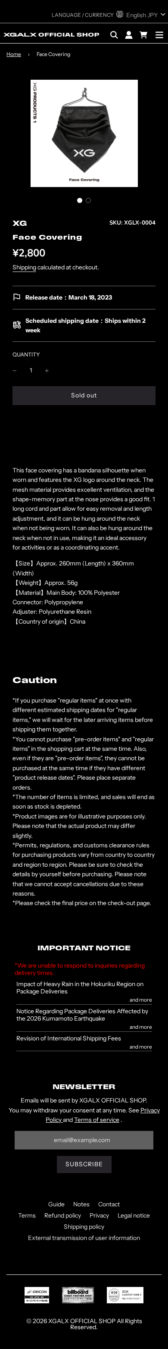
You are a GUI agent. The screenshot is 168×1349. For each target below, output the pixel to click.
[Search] (114, 35)
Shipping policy (84, 1226)
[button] (79, 200)
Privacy (99, 1215)
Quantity (26, 354)
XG (19, 224)
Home (13, 54)
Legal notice (134, 1215)
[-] (14, 370)
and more (141, 1000)
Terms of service (96, 1120)
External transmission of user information (84, 1238)
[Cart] (144, 35)
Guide (56, 1204)
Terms (27, 1215)
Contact (109, 1204)
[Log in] (128, 35)
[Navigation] (159, 35)
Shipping (24, 267)
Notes (81, 1204)
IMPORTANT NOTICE (84, 948)
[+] (47, 370)
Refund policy (62, 1215)
